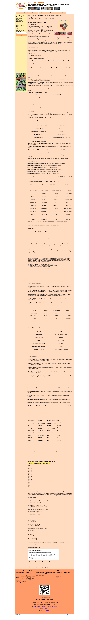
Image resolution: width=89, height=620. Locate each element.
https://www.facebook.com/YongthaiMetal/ (40, 567)
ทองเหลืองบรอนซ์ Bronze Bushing (38, 15)
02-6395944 (37, 564)
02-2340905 (47, 564)
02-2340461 (42, 564)
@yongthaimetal (46, 610)
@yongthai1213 (34, 565)
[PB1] (63, 25)
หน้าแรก (29, 15)
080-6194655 (32, 564)
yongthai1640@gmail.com (35, 566)
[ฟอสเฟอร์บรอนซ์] (57, 33)
